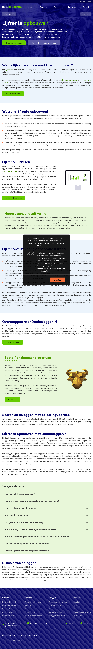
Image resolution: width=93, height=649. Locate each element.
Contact (86, 7)
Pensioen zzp (30, 605)
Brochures (72, 7)
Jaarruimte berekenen (33, 615)
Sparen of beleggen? (57, 612)
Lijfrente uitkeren (9, 605)
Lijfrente (30, 7)
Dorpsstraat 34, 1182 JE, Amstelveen (13, 624)
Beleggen (57, 7)
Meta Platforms (50, 268)
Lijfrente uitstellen (9, 615)
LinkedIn (60, 268)
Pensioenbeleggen (56, 609)
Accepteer (58, 280)
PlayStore (87, 623)
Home (6, 7)
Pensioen (43, 7)
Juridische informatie (29, 635)
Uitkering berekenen (14, 198)
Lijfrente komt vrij (9, 602)
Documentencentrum (82, 609)
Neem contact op (12, 342)
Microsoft (43, 271)
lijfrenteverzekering (70, 80)
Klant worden (9, 14)
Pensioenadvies (31, 612)
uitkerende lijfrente (9, 171)
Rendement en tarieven (58, 602)
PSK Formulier (79, 605)
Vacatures (78, 615)
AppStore (72, 623)
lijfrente (9, 69)
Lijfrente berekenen (10, 609)
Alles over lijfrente (13, 94)
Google (40, 268)
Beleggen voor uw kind (58, 615)
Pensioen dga (30, 609)
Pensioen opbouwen (33, 602)
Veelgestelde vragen (82, 612)
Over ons (78, 597)
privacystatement (57, 243)
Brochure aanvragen (14, 43)
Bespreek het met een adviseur (44, 43)
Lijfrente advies (8, 612)
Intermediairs (85, 2)
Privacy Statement (9, 635)
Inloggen (85, 14)
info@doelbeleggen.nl (38, 623)
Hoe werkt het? (55, 605)
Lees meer (12, 399)
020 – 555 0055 (56, 625)
